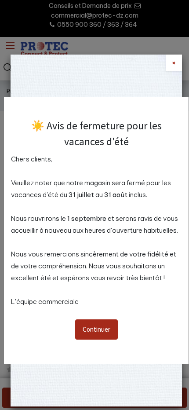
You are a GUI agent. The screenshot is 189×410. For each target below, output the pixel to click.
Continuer (96, 329)
